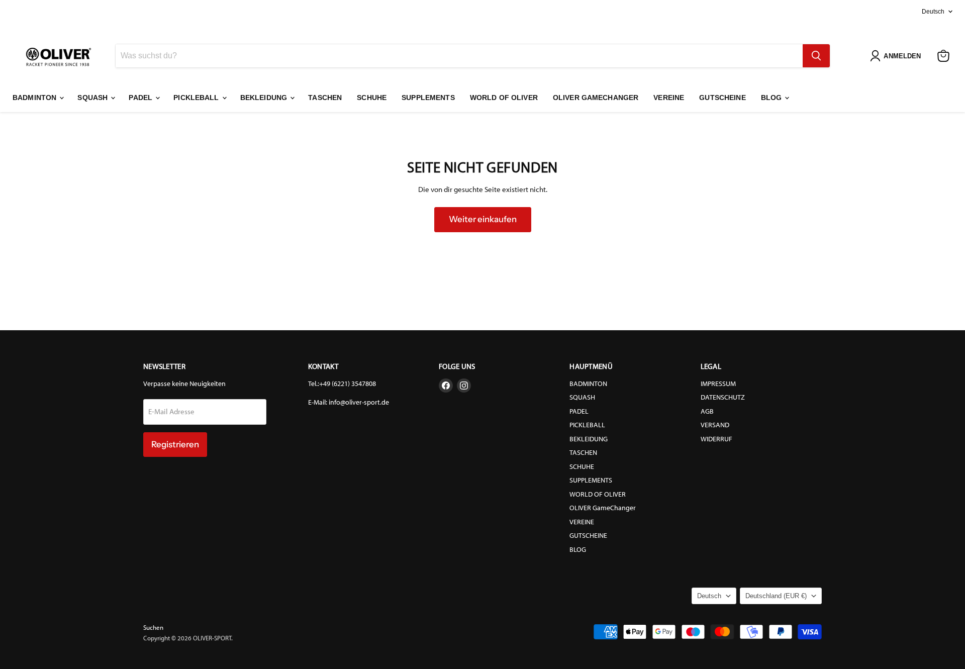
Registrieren (175, 444)
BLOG (772, 97)
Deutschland (776, 596)
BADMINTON (35, 97)
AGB (707, 411)
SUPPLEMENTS (428, 97)
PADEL (141, 97)
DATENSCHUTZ (723, 397)
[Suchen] (816, 55)
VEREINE (668, 97)
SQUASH (93, 97)
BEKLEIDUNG (265, 97)
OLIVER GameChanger (596, 97)
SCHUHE (372, 97)
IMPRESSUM (718, 383)
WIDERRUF (716, 439)
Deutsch (933, 11)
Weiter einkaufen (483, 219)
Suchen (153, 627)
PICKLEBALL (197, 97)
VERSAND (715, 425)
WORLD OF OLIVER (504, 97)
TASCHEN (325, 97)
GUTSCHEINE (722, 97)
